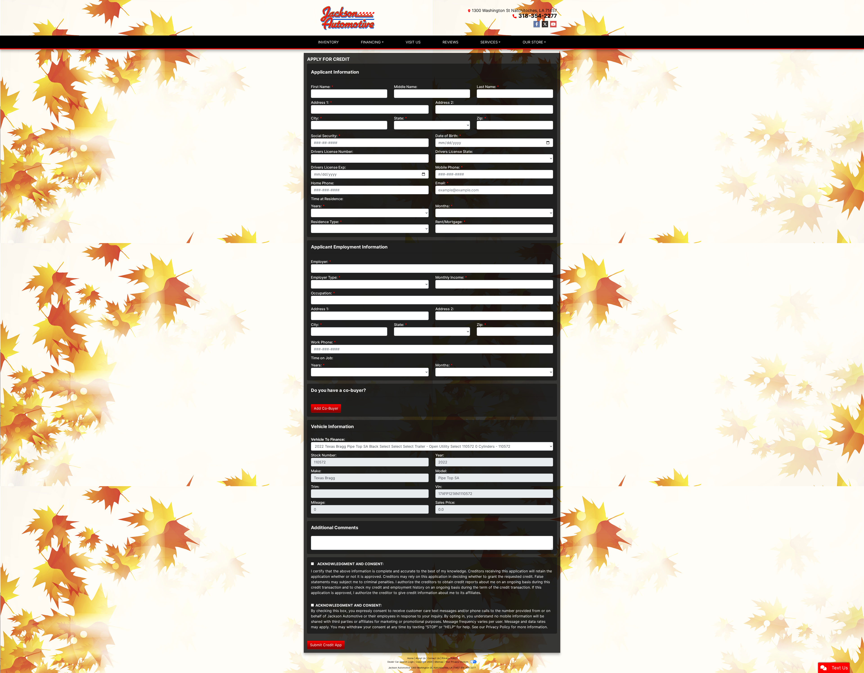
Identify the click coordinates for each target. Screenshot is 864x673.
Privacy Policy (498, 627)
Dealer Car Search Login (400, 661)
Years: (316, 206)
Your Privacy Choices (457, 661)
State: (399, 118)
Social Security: (324, 135)
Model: (441, 471)
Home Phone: (322, 183)
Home (410, 658)
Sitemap (438, 661)
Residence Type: (325, 221)
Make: (316, 471)
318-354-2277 (537, 16)
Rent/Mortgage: (449, 221)
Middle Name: (405, 86)
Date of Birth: (446, 135)
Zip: (480, 118)
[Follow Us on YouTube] (553, 24)
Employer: (319, 261)
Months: (442, 206)
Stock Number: (324, 455)
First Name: (321, 86)
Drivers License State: (454, 151)
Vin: (438, 486)
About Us (420, 658)
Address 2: (444, 102)
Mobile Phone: (447, 167)
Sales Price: (445, 502)
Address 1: (320, 102)
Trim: (315, 486)
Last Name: (486, 86)
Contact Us (434, 658)
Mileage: (318, 502)
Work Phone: (322, 342)
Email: (440, 183)
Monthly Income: (449, 277)
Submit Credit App (326, 645)
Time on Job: (322, 358)
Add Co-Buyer (326, 408)
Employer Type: (324, 277)
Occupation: (321, 293)
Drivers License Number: (332, 151)
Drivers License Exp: (328, 167)
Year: (439, 455)
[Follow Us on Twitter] (545, 24)
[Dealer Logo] (349, 18)
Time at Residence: (327, 198)
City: (315, 118)
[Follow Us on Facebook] (536, 24)
